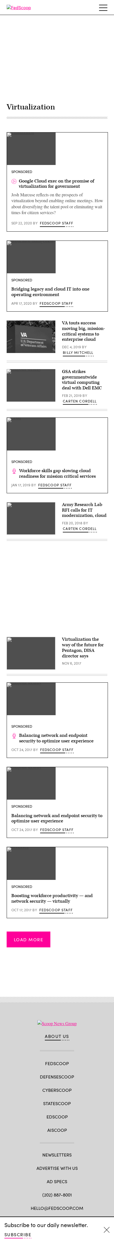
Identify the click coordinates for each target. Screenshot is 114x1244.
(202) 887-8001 (57, 1195)
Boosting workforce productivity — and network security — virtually (52, 898)
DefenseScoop (57, 1077)
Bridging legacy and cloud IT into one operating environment (50, 292)
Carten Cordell (80, 401)
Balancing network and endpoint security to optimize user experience (56, 738)
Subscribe (17, 1234)
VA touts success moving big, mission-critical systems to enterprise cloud (83, 331)
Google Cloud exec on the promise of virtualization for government (56, 184)
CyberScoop (57, 1090)
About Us (57, 1036)
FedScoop (57, 1063)
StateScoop (57, 1103)
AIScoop (57, 1130)
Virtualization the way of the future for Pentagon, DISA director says (83, 647)
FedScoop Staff (56, 223)
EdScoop (57, 1117)
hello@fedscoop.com (57, 1208)
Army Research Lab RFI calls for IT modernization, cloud (84, 510)
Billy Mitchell (78, 352)
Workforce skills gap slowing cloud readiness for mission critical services (57, 473)
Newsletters (57, 1155)
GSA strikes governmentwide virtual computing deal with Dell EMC (82, 380)
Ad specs (57, 1181)
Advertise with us (57, 1168)
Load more (28, 939)
